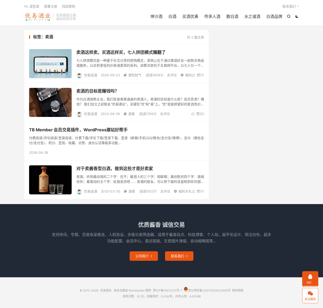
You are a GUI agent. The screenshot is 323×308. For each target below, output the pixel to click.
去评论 (172, 75)
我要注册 (50, 6)
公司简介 (143, 256)
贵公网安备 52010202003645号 (209, 290)
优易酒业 (37, 17)
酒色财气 (132, 75)
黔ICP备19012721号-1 (167, 290)
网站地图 (237, 290)
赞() (198, 75)
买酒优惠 (190, 16)
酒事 (129, 114)
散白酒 (232, 16)
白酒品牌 (274, 16)
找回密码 (68, 6)
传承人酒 (212, 16)
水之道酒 (252, 16)
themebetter (137, 290)
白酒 (172, 16)
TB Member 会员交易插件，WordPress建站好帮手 (78, 129)
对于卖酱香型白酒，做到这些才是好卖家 (114, 168)
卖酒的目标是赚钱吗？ (97, 91)
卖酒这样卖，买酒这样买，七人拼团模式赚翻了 (121, 52)
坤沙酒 (156, 16)
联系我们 (289, 6)
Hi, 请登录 (31, 6)
